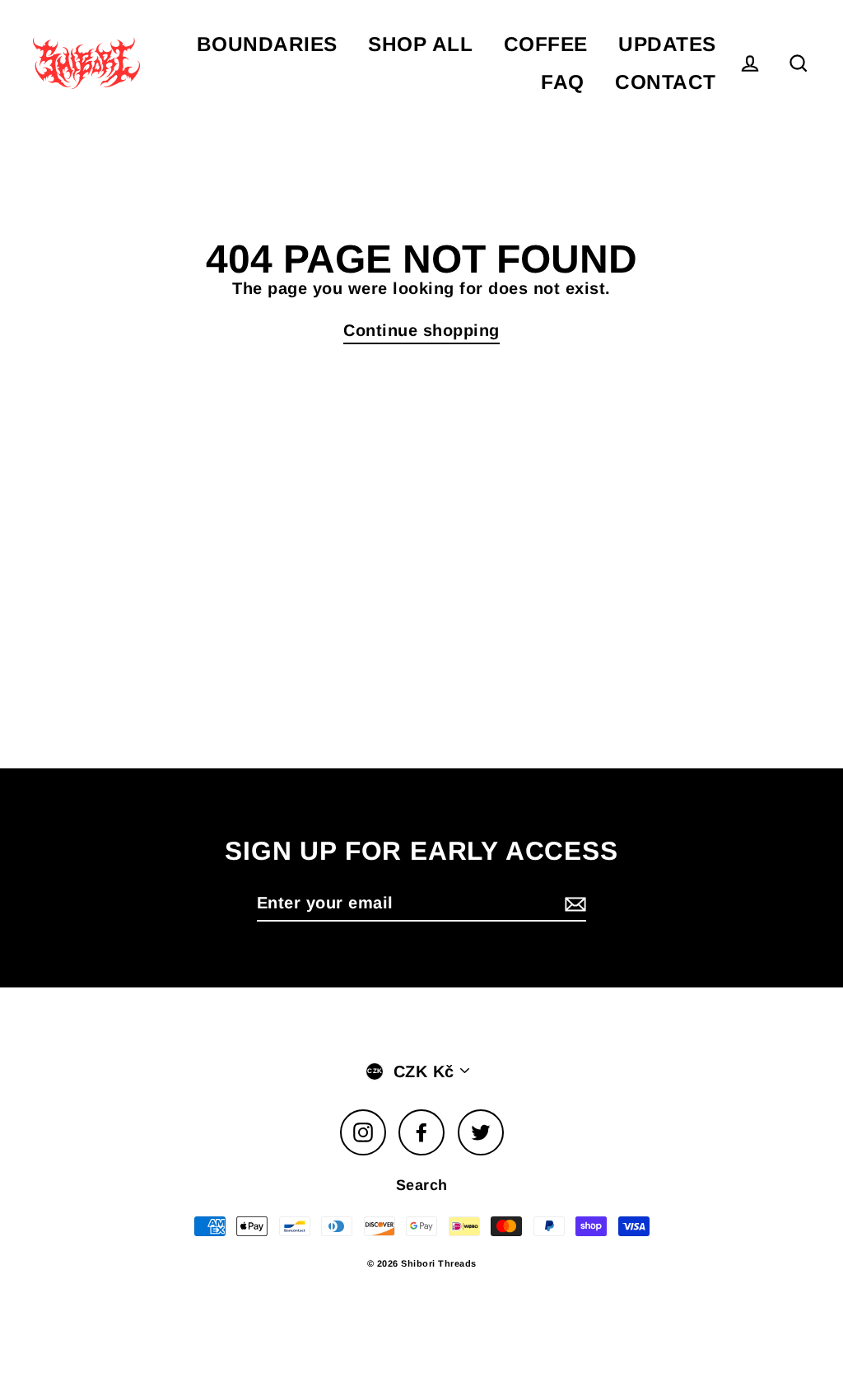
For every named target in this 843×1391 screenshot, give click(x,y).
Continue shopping (421, 330)
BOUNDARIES (267, 44)
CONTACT (665, 82)
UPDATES (667, 44)
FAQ (563, 82)
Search (422, 1185)
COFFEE (546, 44)
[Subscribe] (573, 903)
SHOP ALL (420, 44)
